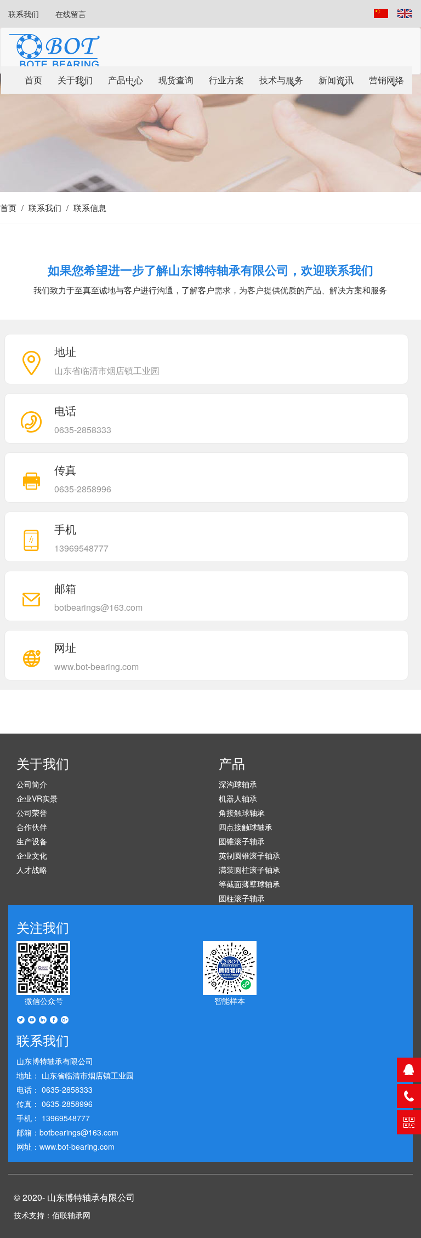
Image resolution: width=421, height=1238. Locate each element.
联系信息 (89, 207)
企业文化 (31, 855)
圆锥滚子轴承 (242, 841)
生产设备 (31, 841)
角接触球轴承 (242, 812)
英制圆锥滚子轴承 (249, 855)
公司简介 (31, 784)
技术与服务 (281, 79)
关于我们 (75, 79)
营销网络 (386, 79)
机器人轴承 (238, 798)
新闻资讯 (336, 79)
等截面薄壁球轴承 (249, 883)
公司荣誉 (31, 812)
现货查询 (176, 79)
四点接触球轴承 (245, 826)
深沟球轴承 (238, 784)
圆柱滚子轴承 (242, 898)
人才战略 (31, 869)
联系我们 (23, 13)
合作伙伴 (31, 826)
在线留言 (70, 13)
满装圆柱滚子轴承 (249, 869)
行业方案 (226, 79)
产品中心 (125, 79)
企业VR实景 (37, 798)
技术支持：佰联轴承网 (52, 1214)
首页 (33, 79)
